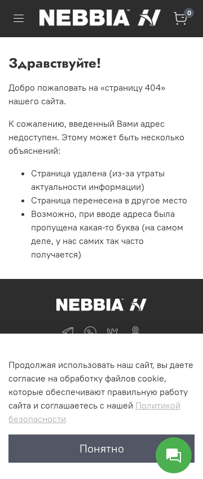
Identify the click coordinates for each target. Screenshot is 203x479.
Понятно (102, 448)
